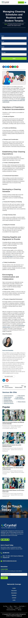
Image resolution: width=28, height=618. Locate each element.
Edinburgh (14, 595)
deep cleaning (10, 256)
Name (2, 36)
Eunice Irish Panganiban (7, 350)
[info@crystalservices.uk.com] (1, 561)
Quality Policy (18, 608)
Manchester (14, 590)
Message (3, 52)
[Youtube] (4, 540)
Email (2, 41)
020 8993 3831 (6, 552)
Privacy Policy (10, 608)
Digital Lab (19, 615)
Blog (11, 606)
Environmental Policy (11, 609)
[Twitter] (6, 540)
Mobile (2, 46)
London (14, 588)
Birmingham (14, 592)
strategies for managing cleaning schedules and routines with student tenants (13, 100)
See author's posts (9, 376)
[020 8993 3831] (1, 553)
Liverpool (14, 597)
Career (15, 606)
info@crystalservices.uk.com (10, 560)
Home (5, 24)
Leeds (14, 600)
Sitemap (19, 609)
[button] (25, 2)
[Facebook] (2, 540)
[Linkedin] (8, 540)
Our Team (5, 606)
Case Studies (22, 606)
